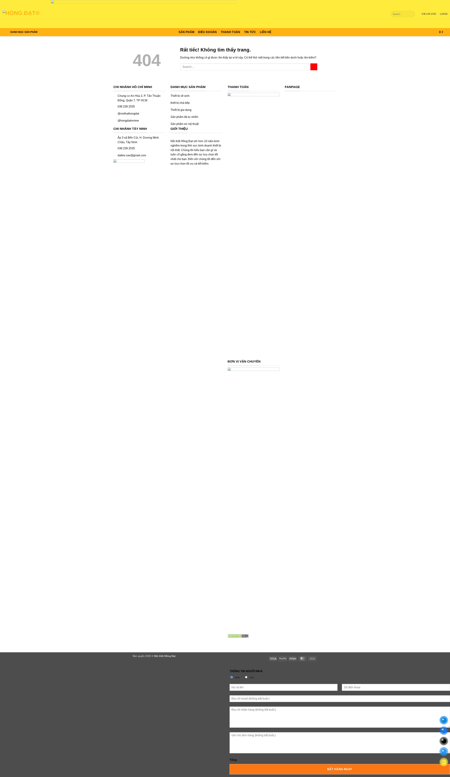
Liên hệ (265, 32)
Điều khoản (207, 32)
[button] (443, 14)
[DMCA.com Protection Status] (238, 635)
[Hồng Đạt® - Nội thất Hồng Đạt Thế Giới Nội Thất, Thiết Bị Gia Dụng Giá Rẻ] (22, 14)
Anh (237, 677)
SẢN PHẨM (186, 32)
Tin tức (250, 32)
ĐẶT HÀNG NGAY (339, 769)
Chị (251, 677)
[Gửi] (411, 14)
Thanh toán (230, 32)
